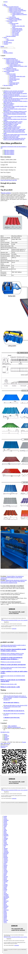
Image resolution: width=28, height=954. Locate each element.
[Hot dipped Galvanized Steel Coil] (9, 684)
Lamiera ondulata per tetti (15, 11)
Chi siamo (5, 41)
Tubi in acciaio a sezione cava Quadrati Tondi (13, 130)
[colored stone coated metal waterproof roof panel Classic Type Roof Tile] (14, 646)
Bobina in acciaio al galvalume (16, 9)
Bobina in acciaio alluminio (15, 19)
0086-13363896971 (12, 725)
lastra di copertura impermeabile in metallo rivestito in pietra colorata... (13, 650)
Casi (7, 38)
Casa (4, 4)
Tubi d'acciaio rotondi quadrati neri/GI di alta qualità (15, 134)
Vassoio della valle (16, 31)
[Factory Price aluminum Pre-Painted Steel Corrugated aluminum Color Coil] (14, 654)
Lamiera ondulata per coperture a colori (18, 66)
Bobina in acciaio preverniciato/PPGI (17, 10)
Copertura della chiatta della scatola (17, 76)
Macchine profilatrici (11, 36)
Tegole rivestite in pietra (11, 20)
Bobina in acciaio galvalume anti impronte (13, 92)
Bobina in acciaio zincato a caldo (10, 137)
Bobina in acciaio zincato (15, 8)
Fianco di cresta (15, 32)
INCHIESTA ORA (5, 732)
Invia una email (4, 746)
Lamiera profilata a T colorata (10, 125)
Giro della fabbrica (7, 42)
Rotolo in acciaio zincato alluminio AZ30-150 (13, 139)
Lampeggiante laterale (17, 28)
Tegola (10, 22)
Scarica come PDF (12, 180)
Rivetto (13, 24)
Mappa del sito (7, 743)
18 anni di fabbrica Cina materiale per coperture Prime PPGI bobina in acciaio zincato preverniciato (12, 577)
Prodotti (5, 5)
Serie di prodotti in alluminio (12, 18)
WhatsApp (3, 747)
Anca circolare (15, 35)
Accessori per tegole (13, 23)
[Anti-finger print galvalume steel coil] (11, 661)
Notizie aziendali (10, 40)
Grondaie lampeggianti (17, 29)
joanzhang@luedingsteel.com (14, 727)
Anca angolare (15, 33)
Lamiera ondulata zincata (17, 13)
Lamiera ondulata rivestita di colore (11, 128)
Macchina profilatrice (8, 105)
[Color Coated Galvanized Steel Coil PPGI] (14, 677)
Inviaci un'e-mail (4, 180)
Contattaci (5, 44)
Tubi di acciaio (12, 17)
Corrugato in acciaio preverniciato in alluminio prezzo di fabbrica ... (11, 658)
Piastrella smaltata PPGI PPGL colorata (12, 123)
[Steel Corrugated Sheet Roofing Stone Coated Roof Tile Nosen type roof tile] (14, 668)
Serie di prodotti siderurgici (12, 6)
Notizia (5, 37)
